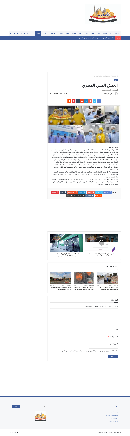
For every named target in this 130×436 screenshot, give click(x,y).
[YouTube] (13, 433)
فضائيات (74, 33)
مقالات (67, 33)
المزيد (38, 33)
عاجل (110, 33)
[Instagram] (10, 433)
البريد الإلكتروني (113, 336)
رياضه (80, 33)
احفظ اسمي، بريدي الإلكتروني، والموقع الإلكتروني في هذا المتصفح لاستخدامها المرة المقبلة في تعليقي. (89, 351)
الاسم (116, 329)
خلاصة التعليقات (114, 418)
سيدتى (44, 33)
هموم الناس (52, 33)
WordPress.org (113, 421)
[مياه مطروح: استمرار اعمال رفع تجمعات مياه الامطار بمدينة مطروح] (107, 278)
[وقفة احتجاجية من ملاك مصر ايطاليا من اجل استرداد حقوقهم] (60, 278)
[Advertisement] (44, 15)
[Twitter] (15, 433)
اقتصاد (92, 33)
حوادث (86, 33)
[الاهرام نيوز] (103, 14)
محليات (105, 33)
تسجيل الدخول (114, 412)
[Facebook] (17, 433)
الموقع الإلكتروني (113, 344)
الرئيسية (117, 33)
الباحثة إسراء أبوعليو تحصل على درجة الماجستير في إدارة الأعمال (96, 38)
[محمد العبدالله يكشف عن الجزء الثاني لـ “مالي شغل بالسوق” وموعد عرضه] (84, 278)
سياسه (98, 33)
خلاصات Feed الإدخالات (112, 415)
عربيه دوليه (60, 33)
